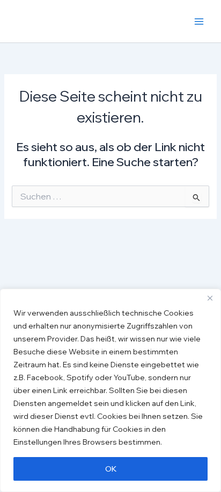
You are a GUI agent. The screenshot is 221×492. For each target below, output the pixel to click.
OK (110, 469)
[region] (110, 390)
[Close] (209, 297)
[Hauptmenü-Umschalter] (199, 21)
